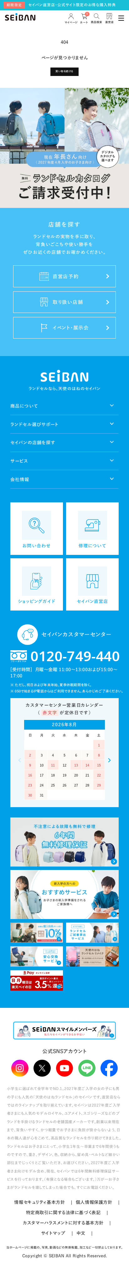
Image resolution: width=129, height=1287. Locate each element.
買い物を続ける (64, 71)
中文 (80, 1233)
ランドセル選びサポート (34, 424)
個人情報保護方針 (94, 1202)
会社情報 (19, 479)
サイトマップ (53, 1233)
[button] (109, 760)
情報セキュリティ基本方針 (39, 1202)
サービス (19, 461)
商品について (24, 406)
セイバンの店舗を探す (32, 442)
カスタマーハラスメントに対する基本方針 (63, 1222)
